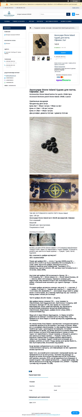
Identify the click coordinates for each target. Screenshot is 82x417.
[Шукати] (68, 14)
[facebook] (29, 371)
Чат (77, 412)
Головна (7, 21)
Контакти (40, 21)
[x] (31, 371)
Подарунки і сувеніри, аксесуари (42, 28)
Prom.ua (48, 413)
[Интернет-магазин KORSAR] (9, 17)
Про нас (31, 21)
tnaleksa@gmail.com (11, 75)
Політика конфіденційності (54, 414)
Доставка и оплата (52, 21)
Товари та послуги (19, 21)
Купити (63, 52)
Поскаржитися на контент (41, 414)
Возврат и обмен (66, 21)
